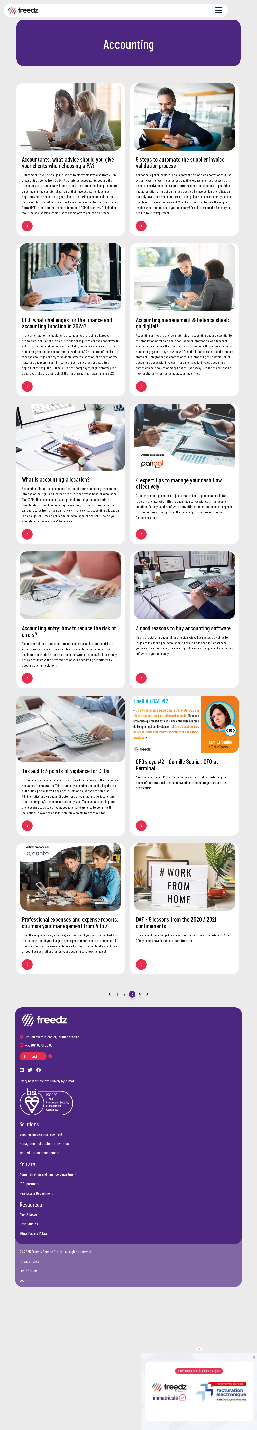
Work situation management (39, 1152)
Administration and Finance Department (48, 1174)
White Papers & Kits (34, 1233)
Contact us (33, 1056)
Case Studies (29, 1223)
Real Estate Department (36, 1193)
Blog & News (28, 1214)
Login (23, 1280)
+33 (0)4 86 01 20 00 (39, 1045)
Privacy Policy (29, 1261)
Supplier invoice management (41, 1134)
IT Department (29, 1183)
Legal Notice (28, 1270)
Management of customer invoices (44, 1143)
